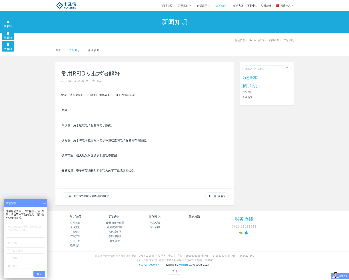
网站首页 (167, 5)
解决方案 (238, 5)
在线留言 (75, 231)
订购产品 (75, 236)
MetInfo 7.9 (185, 264)
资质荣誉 (266, 5)
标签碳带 (115, 240)
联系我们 (75, 245)
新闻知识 (221, 5)
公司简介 (75, 222)
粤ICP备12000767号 (150, 264)
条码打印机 (115, 236)
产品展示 (202, 5)
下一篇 (217, 196)
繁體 (174, 271)
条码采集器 (115, 231)
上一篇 (86, 196)
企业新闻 (93, 50)
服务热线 (243, 219)
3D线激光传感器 (115, 222)
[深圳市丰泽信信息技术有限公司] (66, 5)
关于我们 (183, 5)
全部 (58, 50)
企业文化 (75, 227)
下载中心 (252, 5)
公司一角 (75, 240)
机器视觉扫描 (115, 227)
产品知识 (288, 40)
